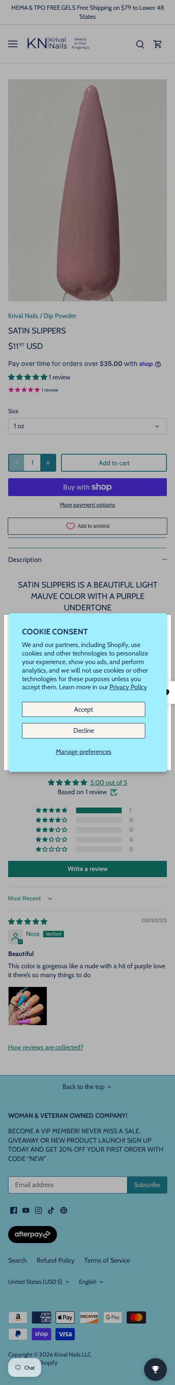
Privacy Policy (128, 687)
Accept (83, 709)
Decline (83, 731)
